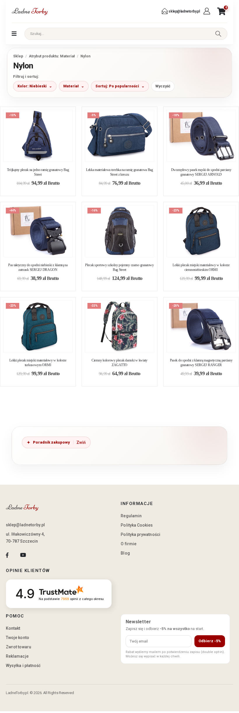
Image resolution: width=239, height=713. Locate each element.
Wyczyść (163, 86)
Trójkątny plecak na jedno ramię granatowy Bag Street (38, 172)
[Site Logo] (30, 11)
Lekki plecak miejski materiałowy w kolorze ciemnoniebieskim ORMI (201, 267)
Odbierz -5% (209, 641)
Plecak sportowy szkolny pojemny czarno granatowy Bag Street (119, 267)
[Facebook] (7, 555)
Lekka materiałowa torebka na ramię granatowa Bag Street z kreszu (119, 172)
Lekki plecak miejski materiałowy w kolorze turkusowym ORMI (37, 362)
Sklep (18, 56)
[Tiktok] (39, 555)
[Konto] (207, 11)
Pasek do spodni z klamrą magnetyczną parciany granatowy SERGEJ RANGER (201, 362)
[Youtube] (23, 555)
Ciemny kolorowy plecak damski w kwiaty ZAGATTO (119, 362)
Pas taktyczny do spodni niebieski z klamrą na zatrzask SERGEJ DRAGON (38, 267)
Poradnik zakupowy (51, 442)
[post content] (37, 136)
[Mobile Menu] (14, 34)
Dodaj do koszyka (42, 155)
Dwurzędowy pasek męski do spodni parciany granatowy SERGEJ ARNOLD (201, 172)
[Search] (218, 34)
